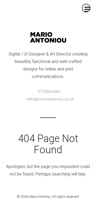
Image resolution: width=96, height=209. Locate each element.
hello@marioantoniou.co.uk (50, 99)
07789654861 (49, 91)
